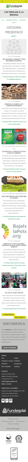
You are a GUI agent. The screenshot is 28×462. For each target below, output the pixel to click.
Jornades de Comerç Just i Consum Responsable (14, 105)
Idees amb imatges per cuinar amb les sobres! (14, 197)
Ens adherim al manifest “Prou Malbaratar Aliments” (14, 60)
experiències (12, 146)
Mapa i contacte (6, 384)
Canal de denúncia (20, 421)
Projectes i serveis (7, 361)
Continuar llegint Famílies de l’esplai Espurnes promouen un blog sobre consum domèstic (14, 265)
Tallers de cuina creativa (14, 293)
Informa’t (4, 364)
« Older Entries (8, 315)
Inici (3, 20)
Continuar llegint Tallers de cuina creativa (14, 308)
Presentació (23, 20)
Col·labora (17, 361)
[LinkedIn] (10, 401)
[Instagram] (6, 401)
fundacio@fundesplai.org (9, 381)
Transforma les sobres (20, 193)
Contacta (17, 366)
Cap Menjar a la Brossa (11, 20)
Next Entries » (20, 317)
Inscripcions (18, 364)
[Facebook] (3, 401)
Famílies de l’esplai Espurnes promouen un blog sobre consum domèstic (14, 245)
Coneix (16, 358)
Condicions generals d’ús (8, 421)
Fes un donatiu (6, 366)
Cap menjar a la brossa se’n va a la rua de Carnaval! (14, 152)
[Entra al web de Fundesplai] (14, 413)
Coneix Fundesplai (9, 348)
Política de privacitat (13, 419)
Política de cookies (12, 423)
